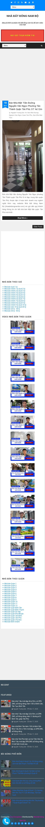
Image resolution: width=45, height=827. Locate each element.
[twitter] (11, 2)
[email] (25, 2)
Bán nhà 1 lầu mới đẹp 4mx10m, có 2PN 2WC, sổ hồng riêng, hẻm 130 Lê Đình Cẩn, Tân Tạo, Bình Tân (27, 703)
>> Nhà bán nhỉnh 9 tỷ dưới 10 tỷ (14, 305)
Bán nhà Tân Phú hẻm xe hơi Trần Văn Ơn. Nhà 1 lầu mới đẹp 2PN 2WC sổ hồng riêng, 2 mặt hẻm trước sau (27, 741)
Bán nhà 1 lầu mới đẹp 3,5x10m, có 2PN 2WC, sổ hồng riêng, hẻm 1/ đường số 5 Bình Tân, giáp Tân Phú (26, 716)
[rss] (22, 2)
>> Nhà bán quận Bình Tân (12, 608)
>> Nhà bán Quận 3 (9, 588)
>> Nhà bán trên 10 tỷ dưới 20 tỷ (14, 307)
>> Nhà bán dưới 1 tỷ (10, 287)
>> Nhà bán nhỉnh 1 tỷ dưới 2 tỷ (13, 289)
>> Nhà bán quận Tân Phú (11, 618)
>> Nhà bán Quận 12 (9, 606)
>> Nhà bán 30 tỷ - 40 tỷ (11, 311)
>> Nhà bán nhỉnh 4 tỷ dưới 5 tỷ (13, 295)
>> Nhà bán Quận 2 (9, 586)
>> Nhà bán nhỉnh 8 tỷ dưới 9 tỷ (13, 303)
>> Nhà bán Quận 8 (9, 598)
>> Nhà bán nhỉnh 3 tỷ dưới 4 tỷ (13, 293)
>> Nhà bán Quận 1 (9, 584)
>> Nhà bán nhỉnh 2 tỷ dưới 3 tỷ (13, 291)
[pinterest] (33, 2)
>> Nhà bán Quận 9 (9, 600)
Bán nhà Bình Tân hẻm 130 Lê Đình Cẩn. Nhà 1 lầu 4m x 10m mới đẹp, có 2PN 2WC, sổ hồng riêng (27, 728)
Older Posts (38, 227)
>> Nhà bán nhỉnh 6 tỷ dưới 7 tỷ (13, 299)
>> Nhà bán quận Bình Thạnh (13, 610)
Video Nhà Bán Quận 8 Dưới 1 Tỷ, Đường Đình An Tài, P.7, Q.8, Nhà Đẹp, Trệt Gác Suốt (27, 792)
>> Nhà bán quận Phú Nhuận (13, 614)
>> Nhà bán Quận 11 (9, 604)
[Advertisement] (22, 78)
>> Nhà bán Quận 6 (9, 594)
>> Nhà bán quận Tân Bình (12, 616)
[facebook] (15, 2)
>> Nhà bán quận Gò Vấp (11, 612)
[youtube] (29, 2)
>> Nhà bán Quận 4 (9, 590)
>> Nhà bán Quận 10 (9, 602)
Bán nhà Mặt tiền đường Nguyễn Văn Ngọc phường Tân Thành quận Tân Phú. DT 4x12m (25, 106)
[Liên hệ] (6, 820)
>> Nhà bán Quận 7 (9, 596)
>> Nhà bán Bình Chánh (11, 622)
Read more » (22, 218)
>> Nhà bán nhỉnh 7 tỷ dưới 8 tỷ (13, 301)
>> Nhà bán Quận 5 (9, 592)
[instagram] (18, 2)
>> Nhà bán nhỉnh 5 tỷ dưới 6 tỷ (13, 297)
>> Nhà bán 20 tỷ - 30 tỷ (11, 309)
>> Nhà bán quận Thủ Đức (12, 620)
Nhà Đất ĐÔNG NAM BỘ (23, 15)
